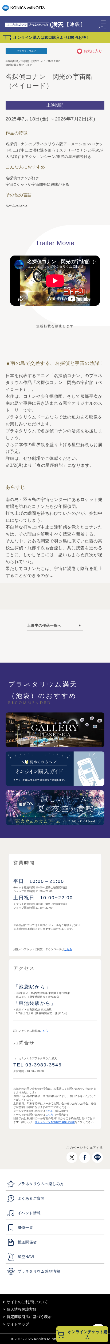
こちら (68, 949)
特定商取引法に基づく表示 (29, 1317)
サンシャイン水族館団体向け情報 (55, 1122)
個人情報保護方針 (22, 1309)
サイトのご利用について (27, 1302)
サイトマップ (18, 1324)
